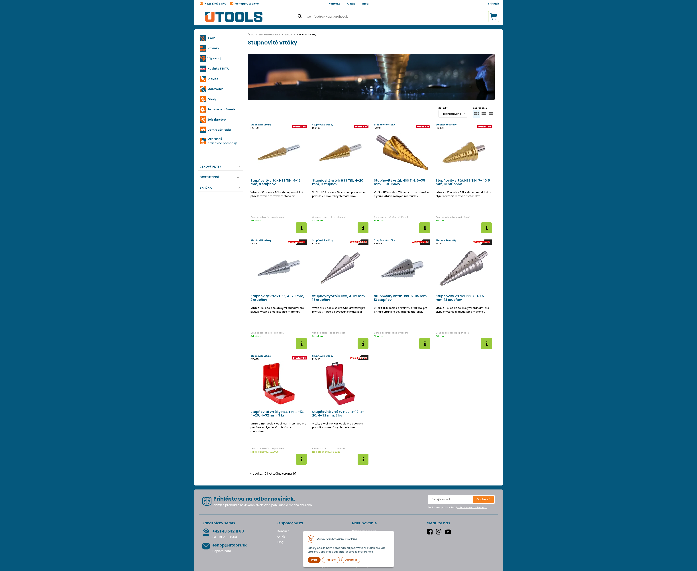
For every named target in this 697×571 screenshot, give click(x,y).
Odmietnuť (351, 559)
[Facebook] (430, 531)
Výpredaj (214, 58)
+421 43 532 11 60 (216, 3)
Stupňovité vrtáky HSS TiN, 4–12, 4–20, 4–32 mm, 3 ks (277, 413)
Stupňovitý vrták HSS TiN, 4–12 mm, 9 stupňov (275, 182)
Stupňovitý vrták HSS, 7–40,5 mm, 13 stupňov (460, 298)
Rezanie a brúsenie (269, 34)
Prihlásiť (493, 3)
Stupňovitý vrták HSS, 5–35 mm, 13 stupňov (401, 298)
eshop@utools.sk (247, 3)
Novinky (213, 48)
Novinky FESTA (218, 68)
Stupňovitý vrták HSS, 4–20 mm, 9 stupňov (277, 298)
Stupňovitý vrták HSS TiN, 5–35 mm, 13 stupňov (399, 182)
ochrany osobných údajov (472, 507)
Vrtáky (288, 34)
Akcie (211, 38)
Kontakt (334, 3)
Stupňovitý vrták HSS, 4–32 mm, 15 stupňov (339, 298)
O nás (351, 3)
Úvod (251, 34)
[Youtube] (449, 531)
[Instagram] (439, 531)
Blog (365, 3)
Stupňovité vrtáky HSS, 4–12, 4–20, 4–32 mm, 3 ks (338, 413)
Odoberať (483, 499)
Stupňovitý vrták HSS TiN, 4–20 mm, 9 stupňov (337, 182)
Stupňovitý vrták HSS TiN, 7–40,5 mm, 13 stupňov (463, 182)
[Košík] (493, 16)
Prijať (314, 559)
